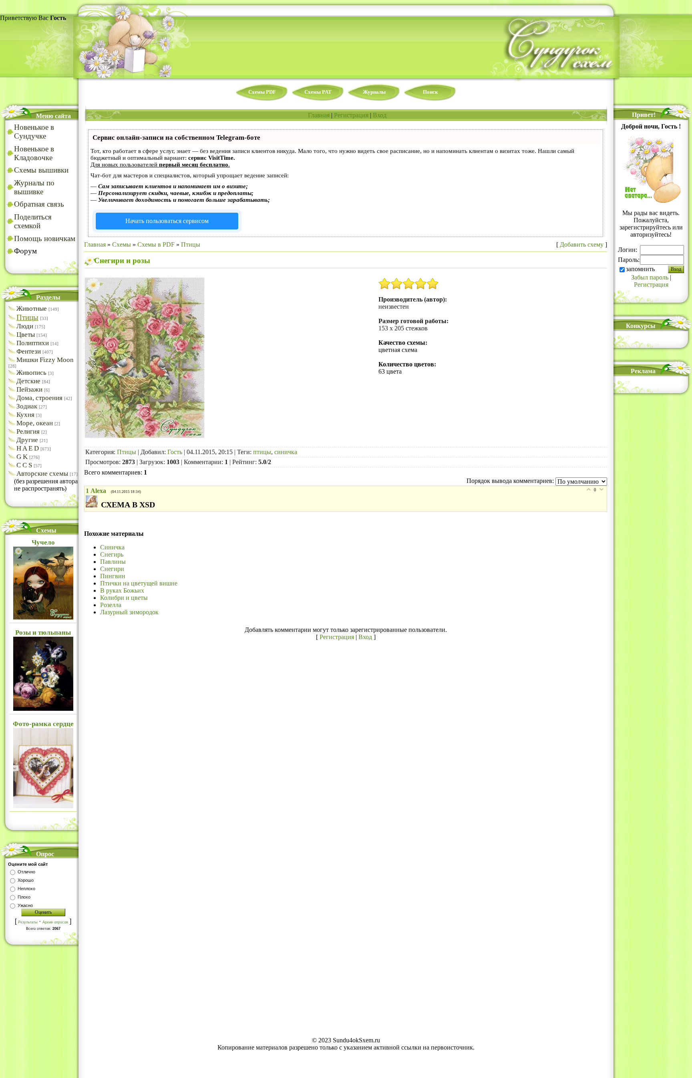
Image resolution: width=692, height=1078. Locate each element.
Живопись (31, 372)
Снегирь (111, 554)
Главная (319, 115)
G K (22, 457)
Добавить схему (581, 244)
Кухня (25, 414)
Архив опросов (55, 922)
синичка (285, 451)
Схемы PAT (318, 92)
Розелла (110, 604)
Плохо (24, 897)
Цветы (25, 334)
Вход (379, 115)
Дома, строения (39, 398)
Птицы (27, 317)
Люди (24, 326)
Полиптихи (32, 343)
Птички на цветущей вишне (138, 583)
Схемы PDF (262, 92)
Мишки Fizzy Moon (45, 360)
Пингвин (112, 576)
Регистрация (351, 115)
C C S (24, 465)
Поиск (430, 92)
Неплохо (26, 888)
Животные (31, 308)
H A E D (27, 448)
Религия (28, 431)
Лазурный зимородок (129, 612)
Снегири (112, 568)
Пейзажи (29, 389)
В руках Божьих (122, 590)
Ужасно (25, 905)
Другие (27, 440)
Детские (28, 381)
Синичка (112, 547)
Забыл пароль (649, 277)
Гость (174, 451)
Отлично (26, 871)
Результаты (27, 922)
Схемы (121, 244)
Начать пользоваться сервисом (167, 220)
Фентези (28, 351)
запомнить (640, 268)
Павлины (113, 561)
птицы (262, 451)
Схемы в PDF (156, 244)
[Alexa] (93, 505)
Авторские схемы (42, 473)
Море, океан (34, 423)
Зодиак (26, 406)
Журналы (374, 92)
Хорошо (26, 880)
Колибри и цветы (124, 597)
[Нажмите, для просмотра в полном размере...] (144, 435)
